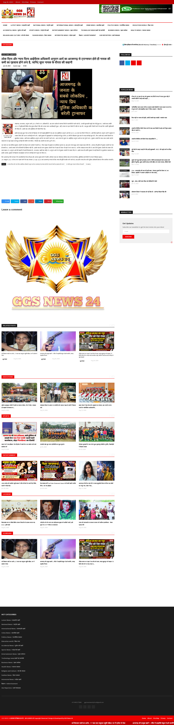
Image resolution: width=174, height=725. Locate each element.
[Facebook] (161, 2)
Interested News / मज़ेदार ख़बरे (65, 35)
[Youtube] (167, 2)
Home (5, 25)
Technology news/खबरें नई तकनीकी (93, 30)
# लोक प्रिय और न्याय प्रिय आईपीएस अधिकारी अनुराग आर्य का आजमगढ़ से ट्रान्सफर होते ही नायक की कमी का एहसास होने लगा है (36, 164)
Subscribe (128, 237)
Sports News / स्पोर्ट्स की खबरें (39, 30)
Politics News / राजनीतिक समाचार (118, 25)
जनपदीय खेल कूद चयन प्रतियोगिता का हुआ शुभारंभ (52, 444)
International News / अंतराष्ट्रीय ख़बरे (70, 25)
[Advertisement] (58, 181)
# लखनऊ (88, 164)
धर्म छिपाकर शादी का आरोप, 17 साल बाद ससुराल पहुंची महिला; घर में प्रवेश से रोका (57, 723)
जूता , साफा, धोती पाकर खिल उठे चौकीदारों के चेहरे (144, 181)
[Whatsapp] (170, 2)
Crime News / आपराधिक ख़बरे (95, 25)
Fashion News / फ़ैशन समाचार (41, 35)
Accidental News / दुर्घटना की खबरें (14, 30)
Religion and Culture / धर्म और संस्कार (16, 35)
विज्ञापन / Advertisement (87, 35)
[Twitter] (164, 2)
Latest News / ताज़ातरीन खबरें (20, 25)
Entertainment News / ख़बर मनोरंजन (65, 30)
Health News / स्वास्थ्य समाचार (140, 30)
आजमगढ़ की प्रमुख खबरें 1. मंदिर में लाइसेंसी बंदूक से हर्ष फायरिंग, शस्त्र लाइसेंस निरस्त (120, 723)
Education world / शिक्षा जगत (143, 25)
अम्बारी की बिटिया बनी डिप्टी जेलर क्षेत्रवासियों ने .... (145, 139)
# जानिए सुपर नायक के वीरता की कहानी (75, 164)
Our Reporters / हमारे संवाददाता (109, 35)
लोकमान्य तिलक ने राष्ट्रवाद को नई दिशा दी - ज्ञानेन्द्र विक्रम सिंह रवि (149, 192)
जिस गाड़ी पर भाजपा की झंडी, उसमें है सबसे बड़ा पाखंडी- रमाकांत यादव (149, 117)
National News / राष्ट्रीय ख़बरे (43, 25)
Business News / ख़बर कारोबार (117, 30)
